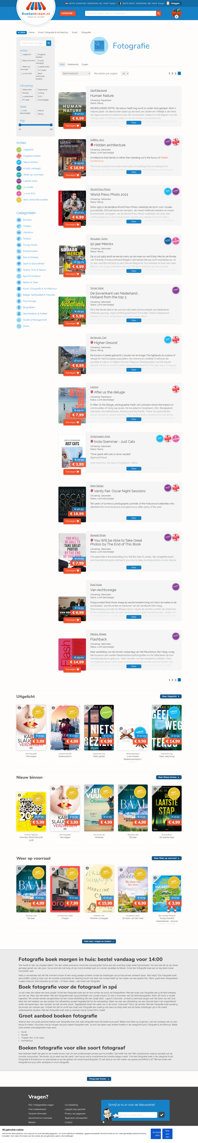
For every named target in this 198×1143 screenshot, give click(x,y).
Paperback (43, 90)
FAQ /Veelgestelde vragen (41, 1105)
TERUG (22, 33)
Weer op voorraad (25, 68)
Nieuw (41, 110)
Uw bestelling (71, 1105)
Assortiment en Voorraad (40, 1118)
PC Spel (25, 100)
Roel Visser (96, 584)
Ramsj (40, 114)
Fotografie (86, 32)
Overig (41, 93)
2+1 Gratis (42, 70)
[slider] (20, 124)
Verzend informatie (37, 1113)
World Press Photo (100, 189)
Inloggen (175, 3)
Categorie (66, 13)
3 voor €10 (27, 73)
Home (31, 32)
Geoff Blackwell (98, 90)
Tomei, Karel (96, 288)
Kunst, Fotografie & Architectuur (53, 32)
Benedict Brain (98, 535)
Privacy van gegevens (75, 1113)
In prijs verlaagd (40, 61)
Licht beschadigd (25, 111)
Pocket (25, 93)
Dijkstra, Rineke (98, 634)
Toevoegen (71, 126)
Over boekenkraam (37, 1109)
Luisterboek (27, 96)
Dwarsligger (43, 100)
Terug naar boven (97, 1078)
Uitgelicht (26, 54)
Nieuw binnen (28, 60)
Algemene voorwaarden (76, 1118)
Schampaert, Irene (100, 436)
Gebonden (27, 90)
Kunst (74, 32)
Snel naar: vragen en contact (97, 941)
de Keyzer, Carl (98, 337)
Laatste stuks (43, 67)
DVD (40, 96)
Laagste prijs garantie (75, 1109)
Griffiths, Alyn (97, 140)
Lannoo (94, 387)
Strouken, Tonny (99, 238)
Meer (133, 123)
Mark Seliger (97, 485)
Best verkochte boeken (40, 76)
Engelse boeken (40, 55)
